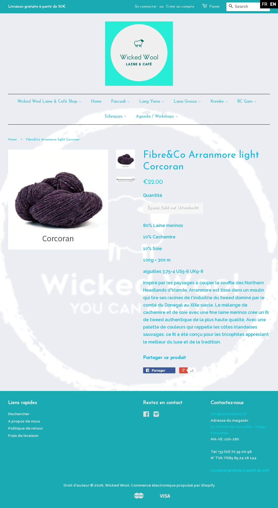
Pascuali (119, 102)
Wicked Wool (117, 485)
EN (273, 4)
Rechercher (18, 414)
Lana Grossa (186, 102)
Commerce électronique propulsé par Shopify (173, 485)
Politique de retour (25, 428)
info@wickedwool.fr (229, 414)
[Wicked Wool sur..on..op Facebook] (146, 415)
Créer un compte (180, 7)
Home (96, 102)
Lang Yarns (150, 102)
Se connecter (146, 7)
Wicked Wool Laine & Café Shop (48, 102)
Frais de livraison (23, 435)
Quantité (152, 195)
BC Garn (245, 102)
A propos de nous (24, 421)
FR (264, 4)
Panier (214, 7)
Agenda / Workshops (155, 117)
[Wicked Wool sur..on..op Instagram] (156, 415)
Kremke (217, 102)
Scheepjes (114, 117)
